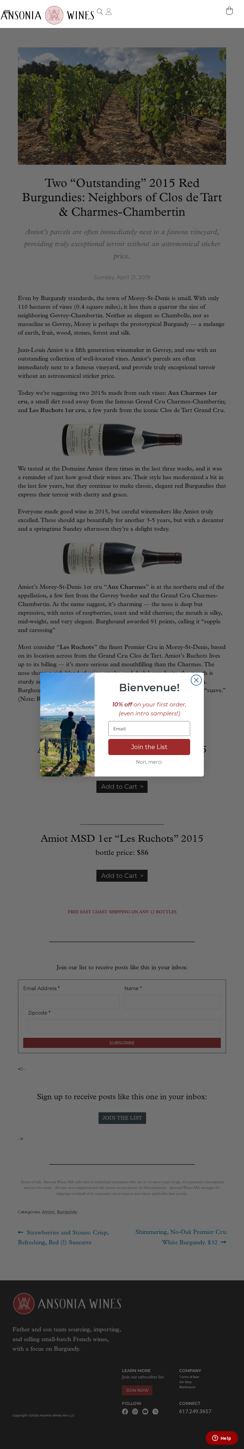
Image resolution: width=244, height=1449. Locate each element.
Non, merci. (149, 762)
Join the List (149, 747)
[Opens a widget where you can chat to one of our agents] (221, 1438)
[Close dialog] (196, 680)
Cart (230, 11)
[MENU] (7, 11)
